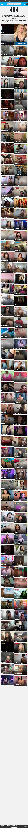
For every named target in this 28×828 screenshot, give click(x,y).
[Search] (20, 4)
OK (25, 826)
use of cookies (14, 827)
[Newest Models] (20, 45)
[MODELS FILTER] (24, 4)
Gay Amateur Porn (12, 1)
